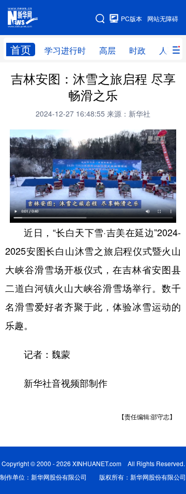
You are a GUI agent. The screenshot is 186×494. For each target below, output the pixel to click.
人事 (167, 50)
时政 (137, 50)
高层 (107, 50)
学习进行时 (65, 50)
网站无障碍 (162, 18)
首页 (20, 49)
